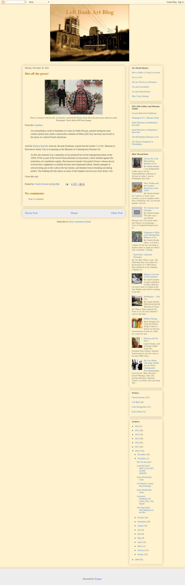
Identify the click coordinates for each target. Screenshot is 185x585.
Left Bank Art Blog (90, 12)
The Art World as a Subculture (144, 82)
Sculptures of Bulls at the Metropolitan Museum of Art (151, 235)
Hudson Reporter (41, 146)
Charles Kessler (138, 397)
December (141, 454)
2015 (137, 430)
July (139, 530)
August (140, 526)
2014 (137, 434)
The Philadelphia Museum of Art (145, 137)
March (140, 546)
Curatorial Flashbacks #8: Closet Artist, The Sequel (145, 500)
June (139, 534)
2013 (137, 439)
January (140, 554)
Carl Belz (135, 402)
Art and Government (140, 87)
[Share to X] (77, 184)
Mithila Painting (150, 319)
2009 (137, 560)
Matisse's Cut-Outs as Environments (151, 275)
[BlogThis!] (75, 184)
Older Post (117, 212)
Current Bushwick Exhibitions (144, 113)
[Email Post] (66, 184)
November (142, 458)
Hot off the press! (144, 462)
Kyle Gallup (137, 412)
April (139, 542)
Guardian (38, 125)
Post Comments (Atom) (80, 221)
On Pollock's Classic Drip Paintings (145, 485)
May (139, 538)
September (142, 522)
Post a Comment (36, 199)
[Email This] (72, 184)
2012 (137, 443)
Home (74, 212)
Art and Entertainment (141, 92)
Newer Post (31, 212)
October (141, 518)
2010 (137, 451)
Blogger (98, 579)
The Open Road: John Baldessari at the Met (145, 510)
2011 (137, 447)
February (141, 550)
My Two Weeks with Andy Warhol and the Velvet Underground (151, 364)
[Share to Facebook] (80, 184)
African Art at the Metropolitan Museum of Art (151, 161)
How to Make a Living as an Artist (146, 72)
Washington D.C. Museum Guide (145, 118)
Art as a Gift (137, 77)
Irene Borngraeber (139, 407)
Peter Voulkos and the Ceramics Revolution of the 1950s (151, 187)
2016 (137, 426)
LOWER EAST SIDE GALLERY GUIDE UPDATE (145, 469)
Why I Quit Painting (140, 96)
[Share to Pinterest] (83, 184)
